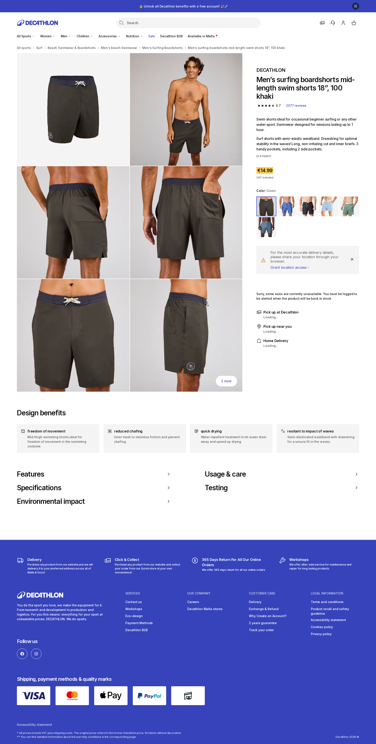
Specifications (39, 488)
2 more (226, 381)
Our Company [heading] (198, 593)
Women (46, 36)
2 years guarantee (263, 623)
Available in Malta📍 (203, 36)
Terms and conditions (327, 602)
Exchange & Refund (264, 609)
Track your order (261, 630)
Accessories (108, 36)
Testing (216, 488)
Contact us (133, 602)
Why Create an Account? (267, 616)
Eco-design (134, 616)
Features (30, 474)
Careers (193, 602)
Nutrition (133, 36)
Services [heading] (132, 593)
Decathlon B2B (171, 36)
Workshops (133, 609)
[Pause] (355, 6)
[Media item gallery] (129, 222)
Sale (151, 36)
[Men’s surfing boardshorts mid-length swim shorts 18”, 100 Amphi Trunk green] (73, 109)
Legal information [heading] (327, 593)
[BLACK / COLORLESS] (308, 206)
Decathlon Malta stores (205, 609)
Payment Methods (139, 623)
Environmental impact (51, 501)
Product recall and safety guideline (330, 611)
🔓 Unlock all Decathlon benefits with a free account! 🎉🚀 (183, 6)
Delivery (255, 602)
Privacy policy (321, 634)
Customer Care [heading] (262, 593)
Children (83, 36)
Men (64, 36)
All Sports (24, 36)
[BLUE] (287, 206)
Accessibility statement (328, 620)
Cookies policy (322, 627)
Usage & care (225, 474)
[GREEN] (266, 206)
